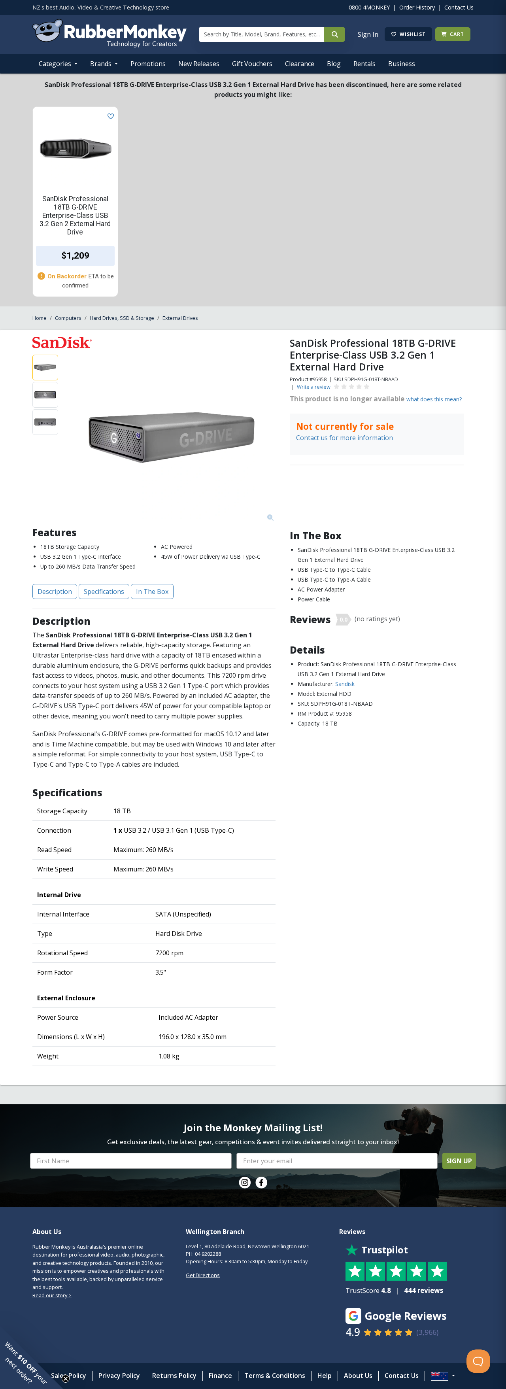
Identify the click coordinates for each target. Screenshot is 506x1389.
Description (55, 591)
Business (401, 63)
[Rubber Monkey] (109, 45)
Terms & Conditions (274, 1375)
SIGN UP (459, 1161)
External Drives (180, 317)
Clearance (299, 63)
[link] (245, 1183)
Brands (101, 63)
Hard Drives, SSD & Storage (122, 317)
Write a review (313, 386)
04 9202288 (208, 1253)
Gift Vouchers (252, 63)
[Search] (334, 34)
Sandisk (345, 684)
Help (324, 1375)
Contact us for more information (344, 437)
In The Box (152, 591)
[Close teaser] (66, 1379)
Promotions (148, 63)
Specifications (104, 591)
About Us (358, 1375)
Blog (334, 63)
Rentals (364, 63)
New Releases (198, 63)
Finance (220, 1375)
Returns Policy (174, 1375)
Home (39, 317)
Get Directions (203, 1275)
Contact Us (459, 7)
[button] (31, 1357)
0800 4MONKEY (369, 7)
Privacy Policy (119, 1375)
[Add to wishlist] (109, 115)
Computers (68, 317)
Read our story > (52, 1295)
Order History (417, 7)
